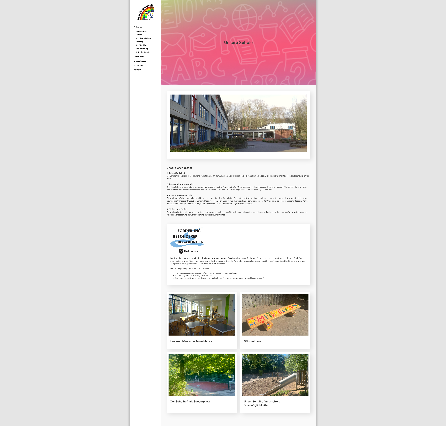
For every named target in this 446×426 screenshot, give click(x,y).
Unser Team (139, 56)
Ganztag (139, 41)
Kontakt (137, 70)
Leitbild (139, 35)
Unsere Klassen (140, 61)
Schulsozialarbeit (143, 38)
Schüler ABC (141, 45)
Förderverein (139, 65)
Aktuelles (138, 27)
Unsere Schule (140, 31)
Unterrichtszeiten (143, 52)
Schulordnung (142, 48)
